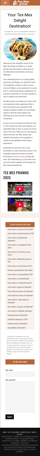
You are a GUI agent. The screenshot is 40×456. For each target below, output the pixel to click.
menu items (20, 156)
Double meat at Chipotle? (17, 324)
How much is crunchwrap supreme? (17, 239)
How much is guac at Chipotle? (19, 287)
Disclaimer (15, 432)
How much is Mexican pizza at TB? (19, 260)
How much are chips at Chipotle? (20, 295)
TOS (9, 432)
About (34, 432)
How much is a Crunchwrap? (18, 279)
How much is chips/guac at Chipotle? (18, 301)
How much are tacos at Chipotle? (20, 291)
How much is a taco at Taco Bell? (20, 229)
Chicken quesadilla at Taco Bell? (20, 270)
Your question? (10, 380)
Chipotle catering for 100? (18, 319)
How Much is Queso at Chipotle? (20, 307)
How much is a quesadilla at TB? (20, 274)
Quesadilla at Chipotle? (17, 328)
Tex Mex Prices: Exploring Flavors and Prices (22, 3)
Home (4, 432)
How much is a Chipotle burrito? (20, 283)
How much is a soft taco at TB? (20, 266)
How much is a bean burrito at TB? (21, 233)
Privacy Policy (25, 432)
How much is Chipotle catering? (20, 311)
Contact (20, 434)
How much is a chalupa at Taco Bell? (19, 246)
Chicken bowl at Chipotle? (18, 315)
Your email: (9, 370)
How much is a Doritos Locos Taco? (19, 253)
